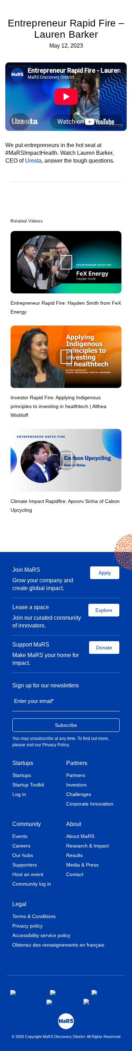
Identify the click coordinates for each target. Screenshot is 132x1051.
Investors (76, 785)
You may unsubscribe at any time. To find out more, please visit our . (60, 741)
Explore (103, 610)
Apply (105, 573)
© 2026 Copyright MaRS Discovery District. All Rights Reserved (66, 1036)
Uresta (33, 161)
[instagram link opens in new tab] (65, 992)
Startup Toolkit (28, 785)
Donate (104, 647)
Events (19, 836)
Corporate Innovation (89, 804)
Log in (19, 794)
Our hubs (22, 855)
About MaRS (80, 836)
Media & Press (82, 865)
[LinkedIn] (74, 204)
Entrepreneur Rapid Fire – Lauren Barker (66, 29)
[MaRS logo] (66, 1021)
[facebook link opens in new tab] (24, 992)
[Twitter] (65, 204)
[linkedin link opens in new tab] (104, 992)
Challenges (78, 794)
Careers (21, 846)
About (73, 824)
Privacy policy (27, 926)
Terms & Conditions (34, 916)
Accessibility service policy (41, 935)
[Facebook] (54, 204)
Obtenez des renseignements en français (58, 945)
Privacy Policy (55, 744)
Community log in (31, 884)
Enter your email (34, 701)
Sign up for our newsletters (45, 685)
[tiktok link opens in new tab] (86, 1001)
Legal (19, 904)
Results (74, 855)
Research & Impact (87, 846)
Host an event (27, 874)
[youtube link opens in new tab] (59, 1002)
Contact (74, 874)
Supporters (24, 865)
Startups (22, 763)
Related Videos (27, 221)
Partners (76, 763)
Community (26, 824)
